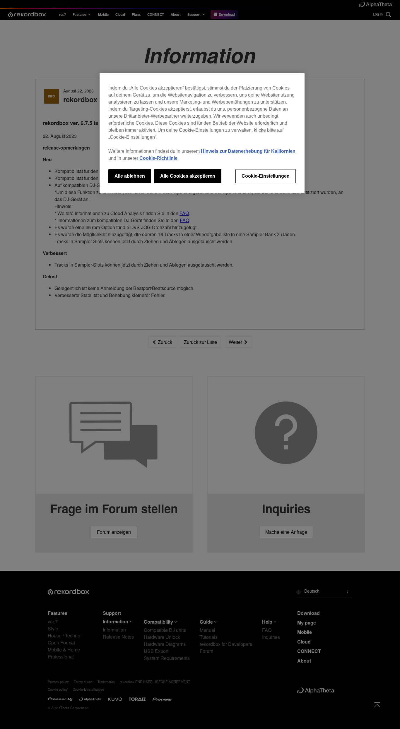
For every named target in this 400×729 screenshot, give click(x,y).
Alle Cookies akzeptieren (187, 176)
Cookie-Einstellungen (266, 176)
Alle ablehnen (129, 176)
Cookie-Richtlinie (158, 158)
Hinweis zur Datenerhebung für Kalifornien (248, 151)
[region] (202, 133)
